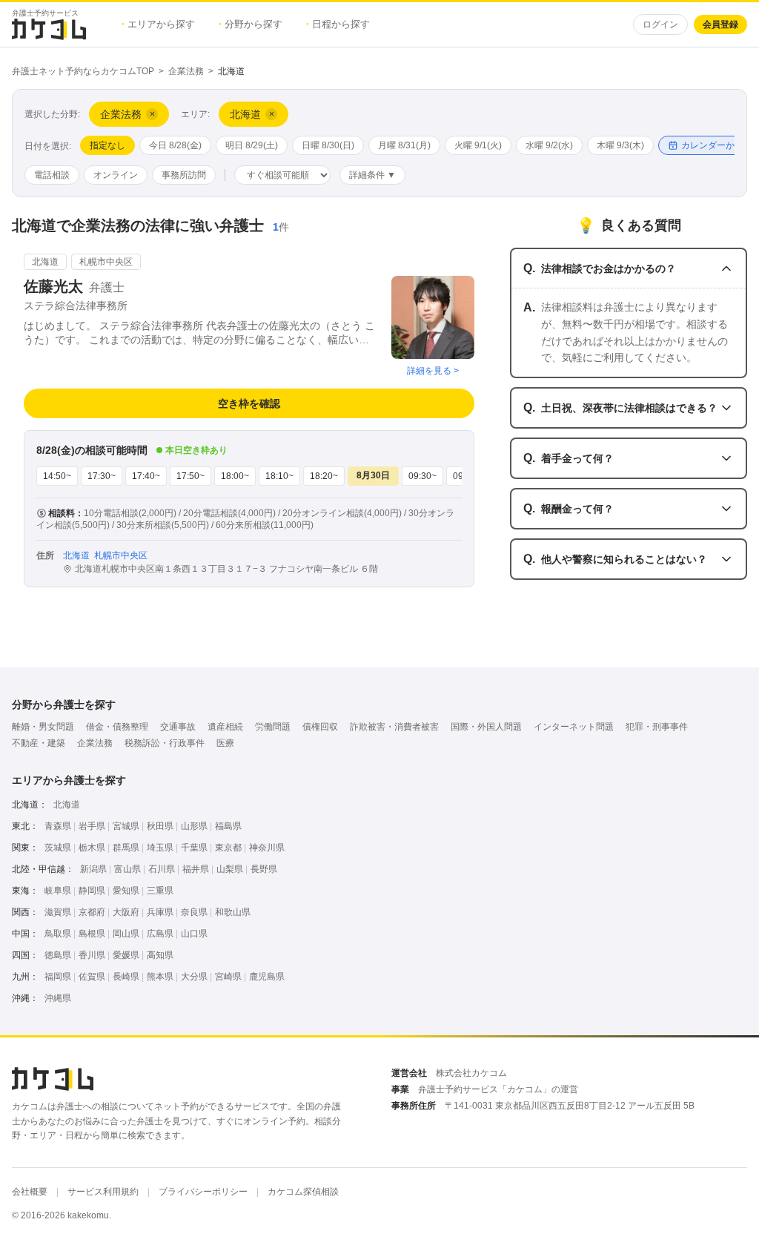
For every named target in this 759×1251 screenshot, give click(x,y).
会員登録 (720, 24)
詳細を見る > (433, 371)
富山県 (127, 869)
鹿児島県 (267, 976)
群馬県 (126, 847)
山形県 (194, 826)
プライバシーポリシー (203, 1191)
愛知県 (126, 890)
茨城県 (57, 847)
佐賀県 (92, 976)
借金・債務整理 (117, 727)
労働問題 (273, 727)
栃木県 (92, 847)
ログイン (660, 24)
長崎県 (126, 976)
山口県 (194, 933)
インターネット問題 (574, 727)
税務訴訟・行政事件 (165, 743)
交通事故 (178, 727)
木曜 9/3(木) (620, 145)
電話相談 (52, 175)
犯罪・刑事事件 (657, 727)
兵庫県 (160, 912)
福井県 (195, 869)
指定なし (107, 145)
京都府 (92, 912)
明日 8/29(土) (251, 145)
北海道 (66, 804)
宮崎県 (228, 976)
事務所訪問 (184, 175)
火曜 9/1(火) (478, 145)
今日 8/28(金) (175, 145)
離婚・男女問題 (43, 727)
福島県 (228, 826)
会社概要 (29, 1191)
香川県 (92, 955)
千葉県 (194, 847)
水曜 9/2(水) (549, 145)
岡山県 (126, 933)
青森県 (57, 826)
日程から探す (338, 24)
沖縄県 (57, 998)
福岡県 (57, 976)
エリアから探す (158, 24)
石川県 (161, 869)
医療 (225, 743)
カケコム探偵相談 (303, 1191)
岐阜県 (57, 890)
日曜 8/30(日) (328, 145)
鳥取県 (57, 933)
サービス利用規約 (103, 1191)
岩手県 (92, 826)
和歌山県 (233, 912)
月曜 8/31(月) (404, 145)
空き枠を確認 (249, 403)
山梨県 (229, 869)
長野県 (264, 869)
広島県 (160, 933)
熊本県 (160, 976)
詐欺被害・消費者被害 (394, 727)
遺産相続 (225, 727)
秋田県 (160, 826)
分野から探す (250, 24)
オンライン (115, 175)
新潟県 (93, 869)
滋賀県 (57, 912)
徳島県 (57, 955)
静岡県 (92, 890)
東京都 (228, 847)
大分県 (194, 976)
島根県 (92, 933)
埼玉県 (160, 847)
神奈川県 (267, 847)
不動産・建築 (38, 743)
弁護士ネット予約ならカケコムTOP (83, 71)
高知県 (160, 955)
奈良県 (194, 912)
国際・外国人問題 (486, 727)
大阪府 (126, 912)
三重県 (160, 890)
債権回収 (320, 727)
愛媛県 (126, 955)
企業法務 (186, 71)
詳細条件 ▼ (372, 175)
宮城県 (126, 826)
